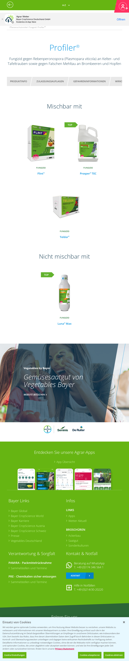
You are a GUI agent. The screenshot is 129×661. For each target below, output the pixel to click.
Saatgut (73, 540)
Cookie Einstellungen (14, 655)
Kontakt (75, 575)
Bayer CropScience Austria (28, 526)
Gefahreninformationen (89, 81)
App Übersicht (65, 462)
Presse (15, 536)
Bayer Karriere (20, 521)
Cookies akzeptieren (90, 655)
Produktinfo (18, 81)
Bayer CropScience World (27, 516)
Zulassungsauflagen (50, 81)
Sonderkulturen (78, 545)
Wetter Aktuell (77, 521)
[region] (64, 639)
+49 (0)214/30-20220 (90, 589)
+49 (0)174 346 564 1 (90, 567)
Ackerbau (74, 535)
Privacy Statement (64, 648)
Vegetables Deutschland (26, 541)
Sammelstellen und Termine (29, 568)
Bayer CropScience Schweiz (28, 531)
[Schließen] (2, 19)
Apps (71, 516)
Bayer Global (19, 511)
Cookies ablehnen (114, 655)
